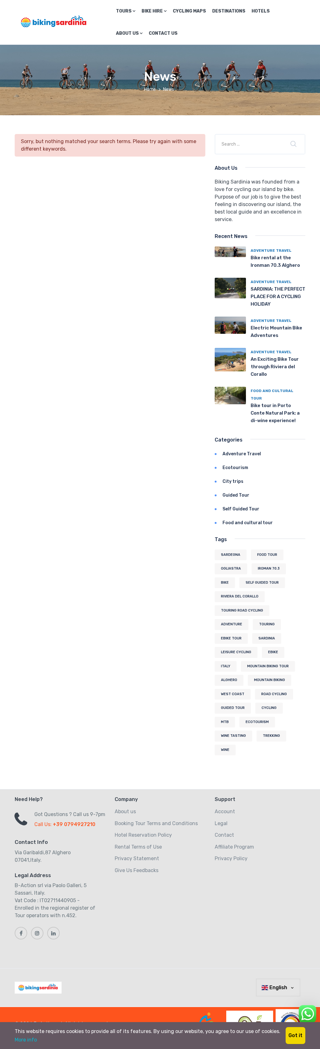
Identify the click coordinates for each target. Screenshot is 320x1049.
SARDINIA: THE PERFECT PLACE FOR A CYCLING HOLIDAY (278, 296)
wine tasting (233, 736)
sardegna (230, 555)
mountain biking (269, 680)
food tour (267, 555)
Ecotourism (235, 467)
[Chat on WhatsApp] (307, 1013)
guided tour (233, 708)
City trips (232, 481)
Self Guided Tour (240, 509)
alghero (229, 680)
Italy (225, 666)
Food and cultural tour (247, 522)
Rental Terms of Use (138, 847)
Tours (124, 11)
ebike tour (231, 638)
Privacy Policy (231, 858)
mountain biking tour (268, 666)
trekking (271, 736)
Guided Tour (235, 495)
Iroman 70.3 (269, 568)
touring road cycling (242, 610)
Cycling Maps (189, 11)
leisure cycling (236, 652)
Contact (224, 835)
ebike (273, 652)
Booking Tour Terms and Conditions (156, 823)
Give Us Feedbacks (136, 870)
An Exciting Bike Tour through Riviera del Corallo (275, 366)
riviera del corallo (239, 596)
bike (225, 583)
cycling (269, 708)
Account (225, 811)
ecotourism (257, 722)
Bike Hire (153, 11)
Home (150, 89)
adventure (231, 624)
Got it (295, 1035)
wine (225, 750)
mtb (225, 722)
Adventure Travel (271, 250)
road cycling (274, 694)
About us (128, 33)
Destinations (228, 11)
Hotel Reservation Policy (143, 835)
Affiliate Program (234, 847)
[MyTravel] (39, 988)
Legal (221, 823)
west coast (232, 694)
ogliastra (231, 568)
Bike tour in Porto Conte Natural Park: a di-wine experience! (275, 413)
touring (267, 624)
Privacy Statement (137, 858)
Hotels (261, 11)
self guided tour (262, 583)
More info (26, 1040)
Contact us (163, 33)
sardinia (266, 638)
